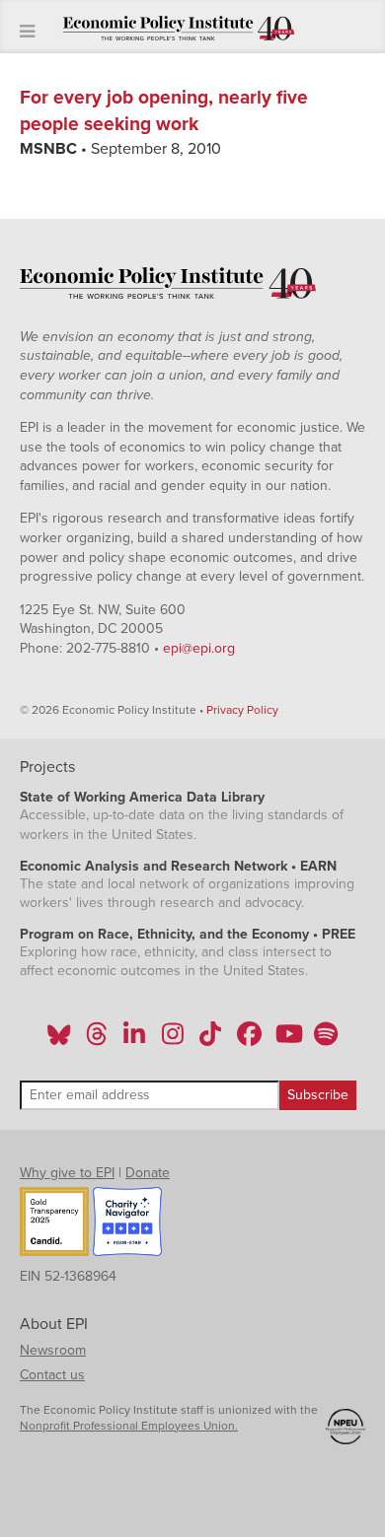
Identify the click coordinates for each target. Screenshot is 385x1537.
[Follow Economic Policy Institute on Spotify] (325, 1040)
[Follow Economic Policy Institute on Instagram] (172, 1040)
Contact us (52, 1374)
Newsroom (53, 1350)
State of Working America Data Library (142, 797)
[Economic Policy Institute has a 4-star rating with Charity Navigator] (127, 1224)
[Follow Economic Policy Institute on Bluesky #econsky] (58, 1040)
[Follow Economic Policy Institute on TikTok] (210, 1040)
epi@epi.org (199, 648)
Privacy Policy (242, 710)
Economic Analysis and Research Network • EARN (178, 866)
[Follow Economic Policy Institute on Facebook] (248, 1040)
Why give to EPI (67, 1172)
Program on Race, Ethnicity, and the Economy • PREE (187, 934)
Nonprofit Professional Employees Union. (129, 1425)
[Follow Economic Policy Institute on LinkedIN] (134, 1040)
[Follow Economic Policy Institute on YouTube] (287, 1040)
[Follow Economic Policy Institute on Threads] (98, 1040)
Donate (147, 1172)
